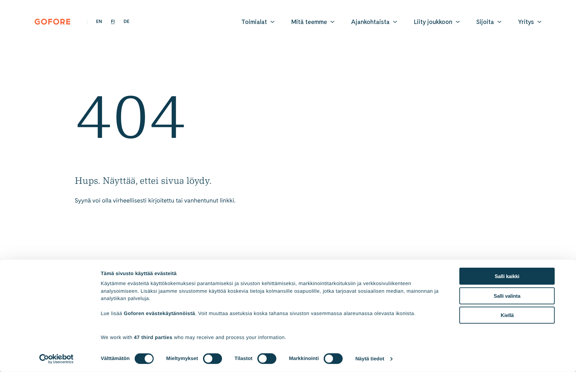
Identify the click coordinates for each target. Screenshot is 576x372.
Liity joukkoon (433, 21)
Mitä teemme (309, 21)
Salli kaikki (507, 276)
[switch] (212, 358)
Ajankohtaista (370, 21)
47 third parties (153, 337)
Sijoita (485, 21)
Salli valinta (507, 295)
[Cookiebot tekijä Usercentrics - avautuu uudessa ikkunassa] (56, 359)
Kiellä (507, 315)
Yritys (526, 21)
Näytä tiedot (369, 359)
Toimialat (254, 21)
